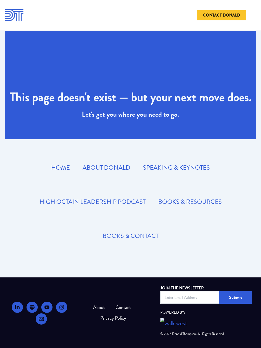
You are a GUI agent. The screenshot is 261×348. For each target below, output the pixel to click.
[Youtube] (47, 307)
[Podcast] (32, 307)
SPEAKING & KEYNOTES (176, 167)
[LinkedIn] (17, 307)
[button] (221, 15)
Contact (123, 307)
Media (44, 22)
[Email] (41, 319)
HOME (60, 167)
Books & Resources (144, 7)
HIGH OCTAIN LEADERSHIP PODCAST (93, 201)
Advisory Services (75, 7)
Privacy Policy (113, 318)
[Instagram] (61, 307)
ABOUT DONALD (106, 167)
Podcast (178, 7)
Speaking (109, 7)
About (44, 7)
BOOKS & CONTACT (131, 236)
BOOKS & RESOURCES (190, 201)
